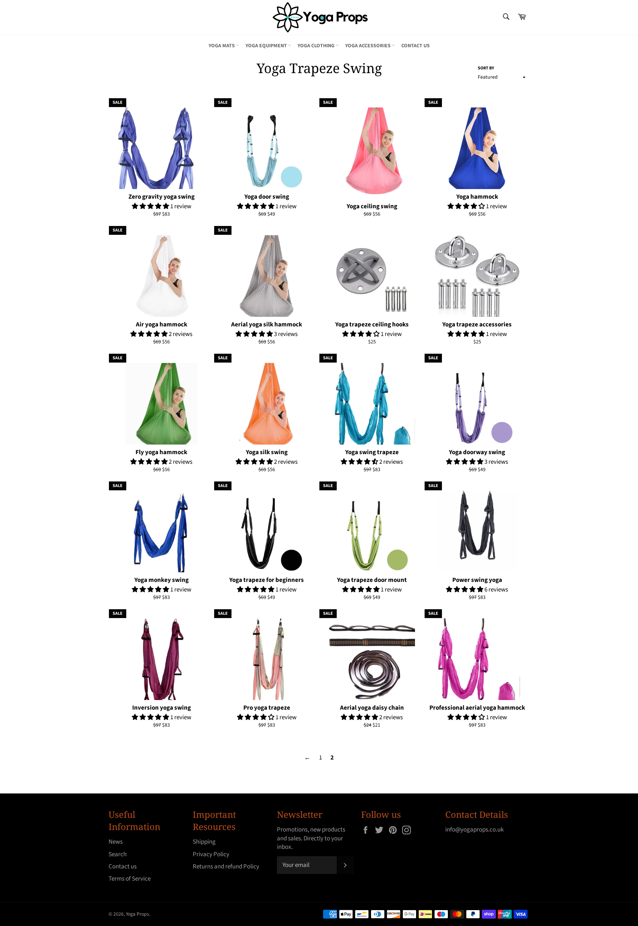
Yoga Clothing (317, 45)
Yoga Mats (222, 45)
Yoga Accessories (368, 45)
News (116, 841)
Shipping (204, 841)
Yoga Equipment (267, 45)
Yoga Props (137, 914)
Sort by (486, 68)
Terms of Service (130, 878)
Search (118, 854)
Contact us (415, 45)
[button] (151, 206)
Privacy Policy (211, 854)
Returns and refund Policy (226, 866)
